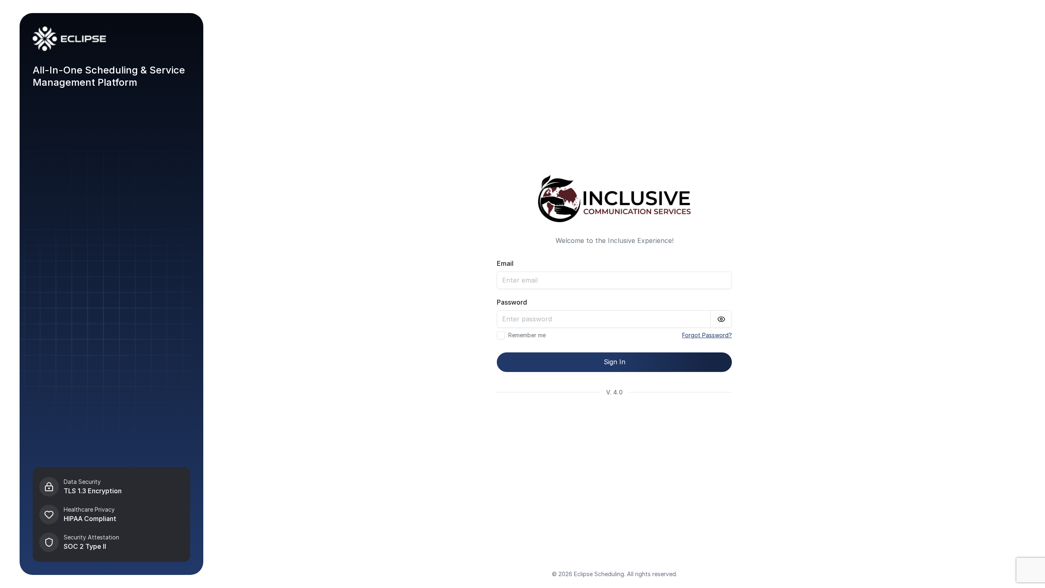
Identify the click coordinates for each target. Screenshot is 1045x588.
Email (505, 263)
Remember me (527, 335)
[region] (111, 514)
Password (512, 302)
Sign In (614, 362)
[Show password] (721, 319)
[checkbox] (501, 335)
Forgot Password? (707, 335)
